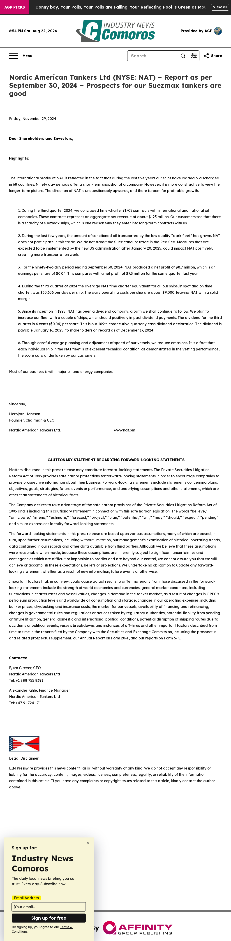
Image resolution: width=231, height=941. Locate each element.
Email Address (26, 898)
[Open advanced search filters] (193, 56)
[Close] (88, 843)
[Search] (183, 56)
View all (220, 7)
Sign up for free (48, 918)
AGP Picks (15, 7)
